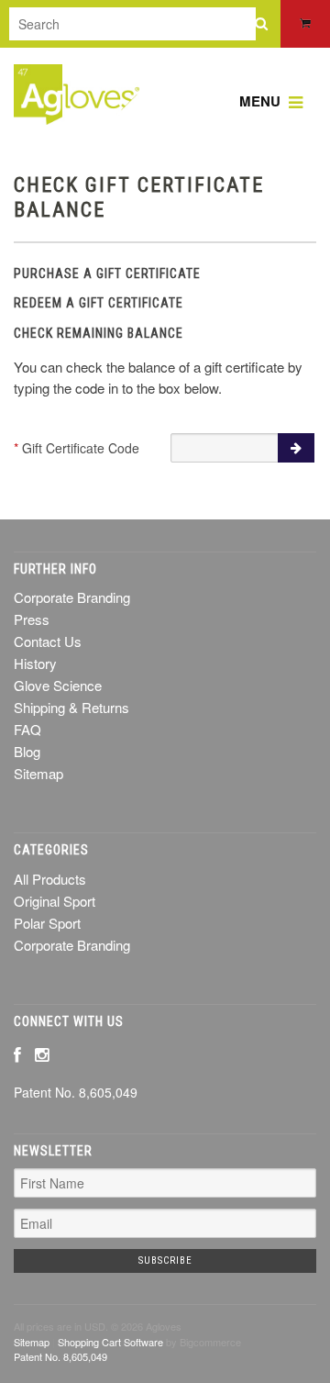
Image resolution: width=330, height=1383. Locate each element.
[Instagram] (42, 1054)
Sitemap (38, 773)
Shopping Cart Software (110, 1341)
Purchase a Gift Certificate (107, 273)
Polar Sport (47, 922)
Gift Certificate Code (76, 448)
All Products (50, 878)
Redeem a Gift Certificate (98, 303)
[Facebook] (17, 1054)
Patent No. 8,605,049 (76, 1092)
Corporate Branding (72, 944)
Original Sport (54, 900)
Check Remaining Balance (98, 333)
